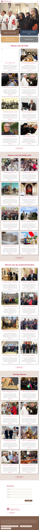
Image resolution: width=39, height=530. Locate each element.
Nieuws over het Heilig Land (29, 32)
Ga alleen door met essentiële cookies (9, 526)
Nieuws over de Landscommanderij (10, 39)
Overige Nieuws (29, 39)
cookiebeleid (9, 523)
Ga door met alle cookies (26, 526)
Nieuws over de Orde (10, 33)
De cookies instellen (6, 528)
